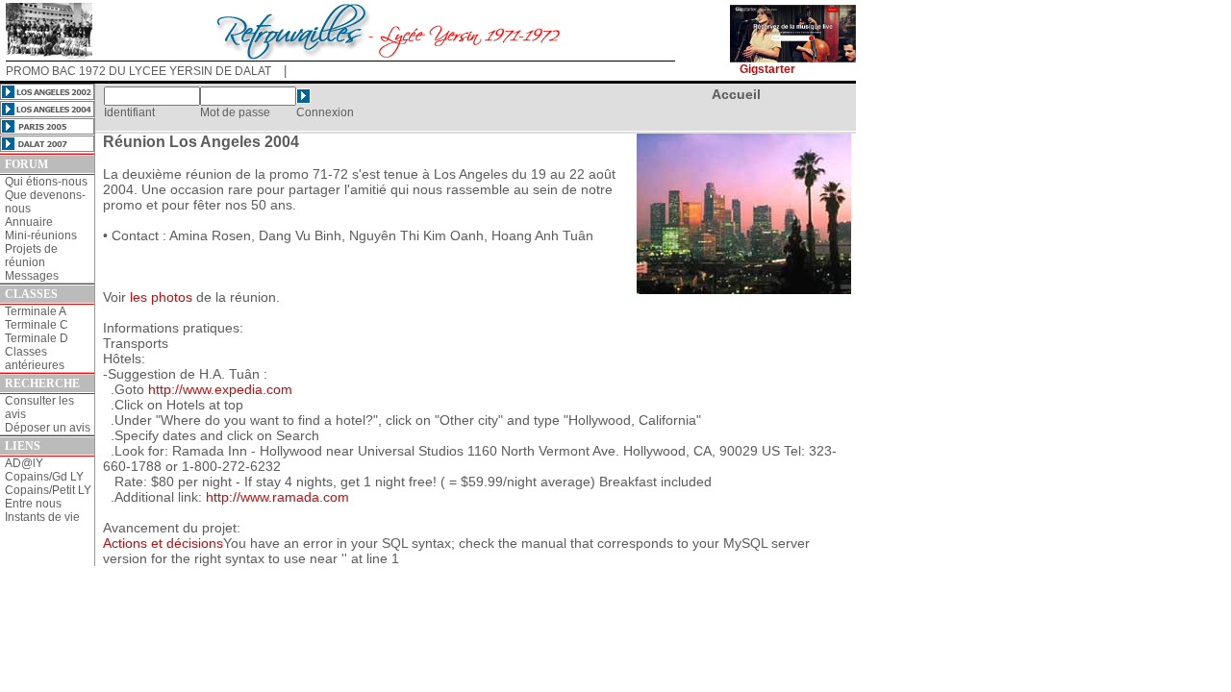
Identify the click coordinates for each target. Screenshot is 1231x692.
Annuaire (29, 222)
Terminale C (36, 325)
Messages (32, 276)
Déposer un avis (47, 427)
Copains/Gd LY (44, 476)
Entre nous (33, 503)
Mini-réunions (41, 235)
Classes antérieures (34, 358)
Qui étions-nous (46, 181)
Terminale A (35, 311)
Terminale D (36, 338)
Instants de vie (42, 517)
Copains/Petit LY (48, 490)
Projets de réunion (31, 255)
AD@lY (24, 463)
